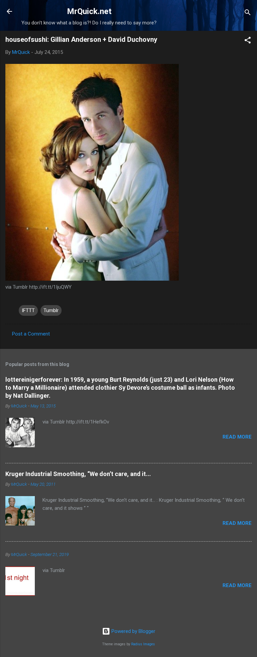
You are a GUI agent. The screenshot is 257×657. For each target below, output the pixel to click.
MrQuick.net (89, 11)
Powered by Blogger (132, 631)
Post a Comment (31, 334)
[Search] (248, 13)
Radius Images (143, 644)
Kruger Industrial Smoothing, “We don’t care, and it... (78, 473)
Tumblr (51, 310)
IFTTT (28, 310)
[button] (248, 41)
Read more (237, 437)
